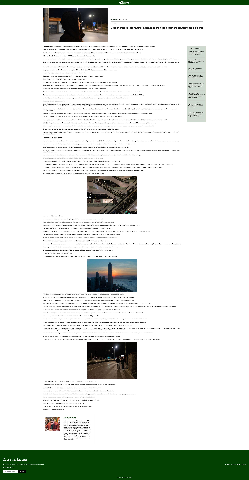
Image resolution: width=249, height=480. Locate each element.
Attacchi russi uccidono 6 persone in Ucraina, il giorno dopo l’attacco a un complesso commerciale (195, 105)
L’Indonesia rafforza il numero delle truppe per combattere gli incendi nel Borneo (196, 61)
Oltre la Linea (128, 477)
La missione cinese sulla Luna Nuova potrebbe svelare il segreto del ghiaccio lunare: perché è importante (196, 114)
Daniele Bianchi (123, 19)
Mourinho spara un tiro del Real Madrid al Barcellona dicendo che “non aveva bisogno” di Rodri (196, 85)
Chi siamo (227, 464)
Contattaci (243, 464)
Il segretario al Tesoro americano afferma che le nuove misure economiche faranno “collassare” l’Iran (196, 95)
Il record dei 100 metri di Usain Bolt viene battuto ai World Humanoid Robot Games (196, 53)
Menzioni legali (235, 464)
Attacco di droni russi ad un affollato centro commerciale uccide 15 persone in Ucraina (195, 77)
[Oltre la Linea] (125, 2)
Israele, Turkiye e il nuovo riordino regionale (195, 69)
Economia (114, 23)
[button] (4, 2)
